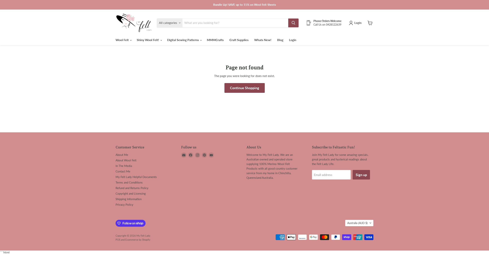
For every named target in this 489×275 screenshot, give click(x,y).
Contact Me (123, 171)
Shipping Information (129, 199)
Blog (280, 40)
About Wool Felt (126, 160)
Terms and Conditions (129, 182)
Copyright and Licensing (131, 193)
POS (118, 239)
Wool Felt (123, 40)
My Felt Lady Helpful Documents (136, 177)
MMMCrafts (215, 40)
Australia (357, 223)
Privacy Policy (124, 204)
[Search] (293, 23)
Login (292, 40)
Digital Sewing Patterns (183, 40)
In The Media (124, 165)
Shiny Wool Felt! (148, 40)
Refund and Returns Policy (132, 188)
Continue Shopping (244, 88)
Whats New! (262, 40)
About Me (122, 154)
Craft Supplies (239, 40)
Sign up (361, 175)
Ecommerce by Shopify (137, 239)
